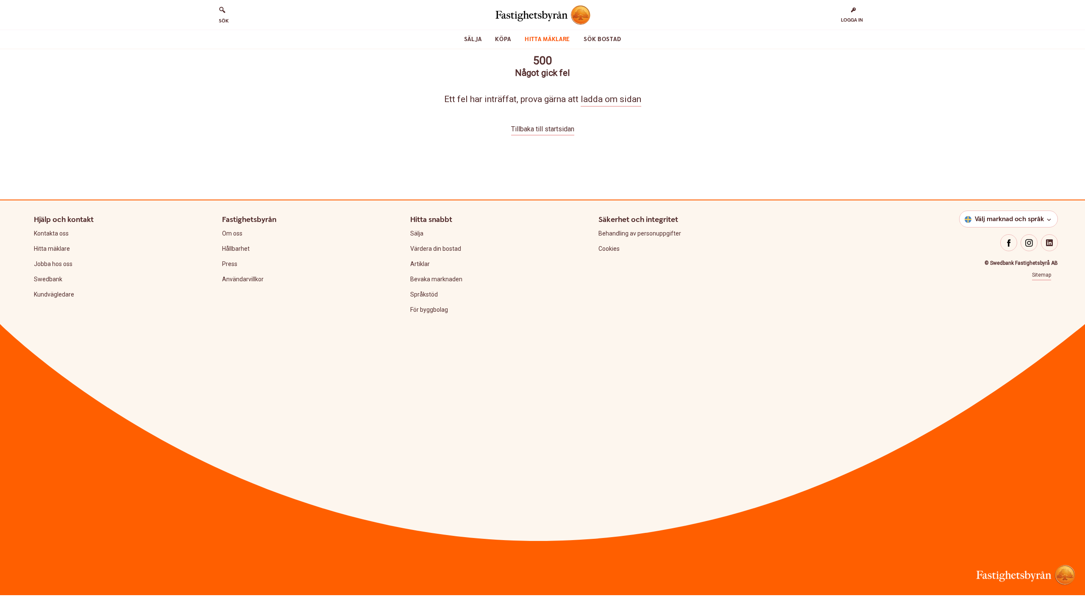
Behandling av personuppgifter (639, 233)
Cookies (609, 248)
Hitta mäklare (547, 39)
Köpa (503, 39)
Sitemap (1041, 275)
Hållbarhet (236, 248)
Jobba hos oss (53, 264)
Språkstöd (424, 294)
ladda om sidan (611, 99)
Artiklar (420, 264)
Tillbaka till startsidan (542, 129)
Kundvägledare (54, 294)
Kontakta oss (51, 233)
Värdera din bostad (435, 248)
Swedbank (48, 279)
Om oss (232, 233)
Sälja (473, 39)
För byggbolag (429, 309)
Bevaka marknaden (436, 279)
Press (229, 264)
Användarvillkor (243, 279)
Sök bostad (602, 39)
